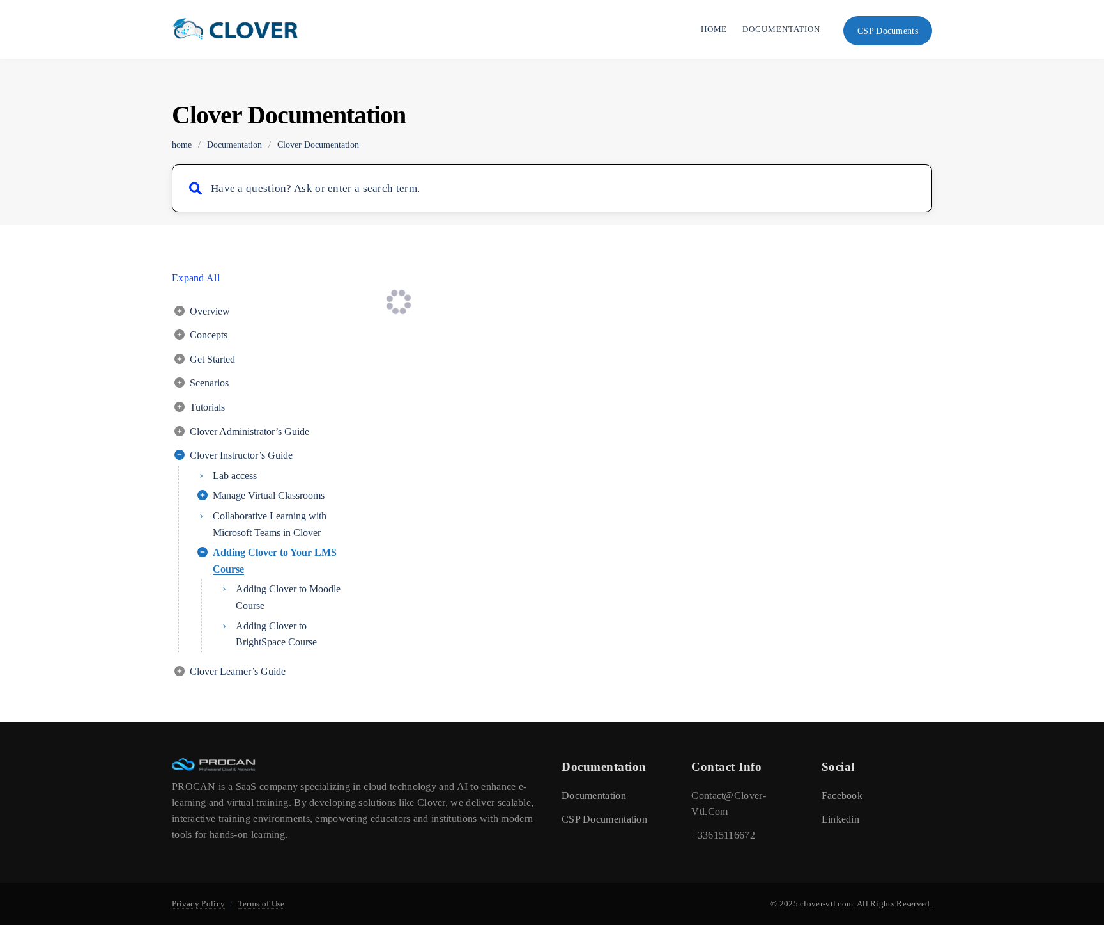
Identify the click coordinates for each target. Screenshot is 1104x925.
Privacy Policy (198, 903)
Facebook (842, 795)
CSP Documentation (604, 819)
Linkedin (840, 819)
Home (714, 29)
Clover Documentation (318, 145)
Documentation (781, 29)
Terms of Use (261, 903)
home (182, 145)
